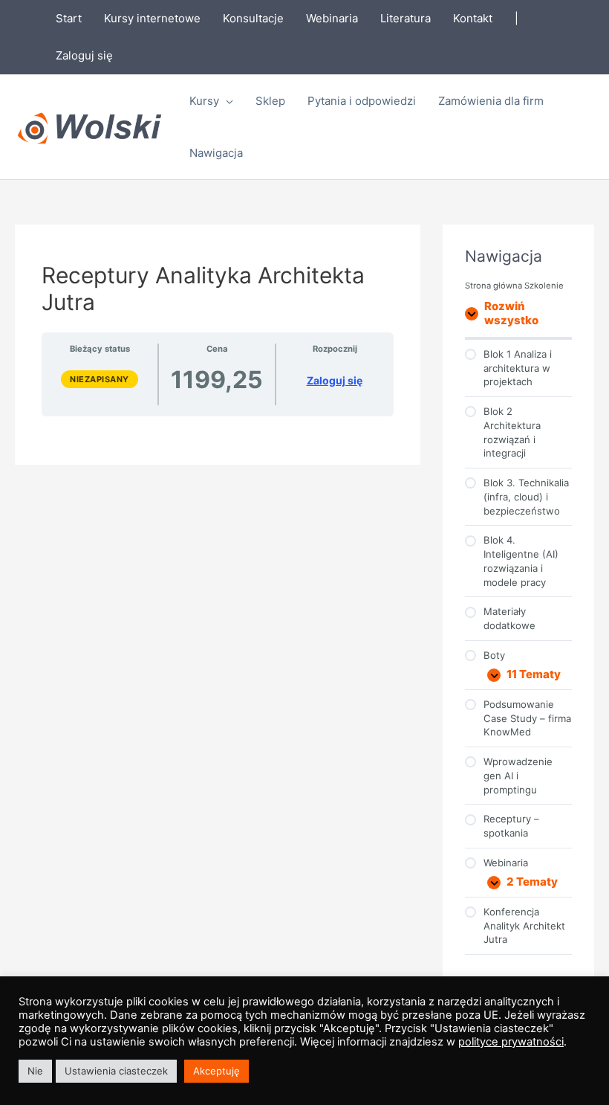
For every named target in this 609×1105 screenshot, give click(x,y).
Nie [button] (35, 1071)
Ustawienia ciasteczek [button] (116, 1071)
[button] (226, 101)
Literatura (405, 18)
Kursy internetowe (152, 18)
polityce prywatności (511, 1041)
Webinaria (332, 18)
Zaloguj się (84, 55)
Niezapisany (99, 379)
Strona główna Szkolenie (514, 285)
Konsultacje (253, 18)
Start (69, 18)
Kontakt (472, 18)
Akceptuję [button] (216, 1071)
